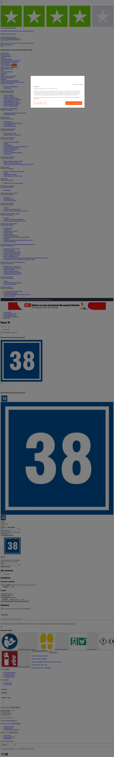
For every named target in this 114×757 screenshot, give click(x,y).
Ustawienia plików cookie (40, 103)
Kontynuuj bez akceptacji (78, 84)
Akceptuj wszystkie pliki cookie (73, 103)
